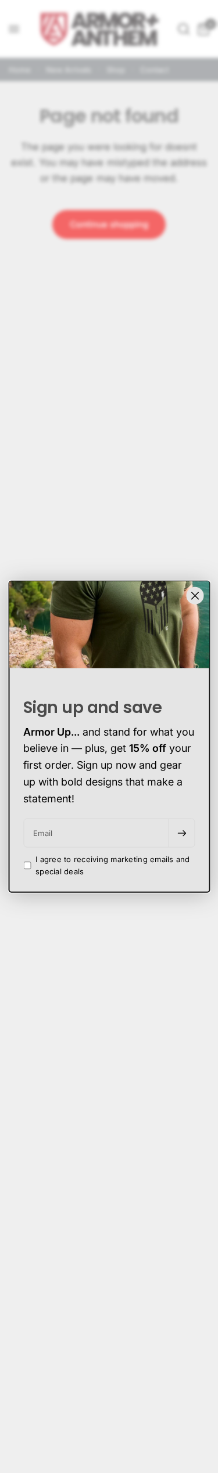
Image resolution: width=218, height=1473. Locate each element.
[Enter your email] (181, 833)
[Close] (194, 595)
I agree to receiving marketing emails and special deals (112, 865)
